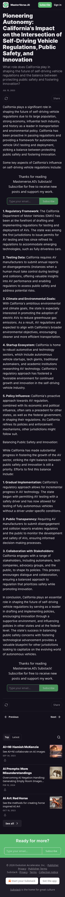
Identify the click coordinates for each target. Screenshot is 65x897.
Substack (15, 889)
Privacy (23, 872)
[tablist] (12, 737)
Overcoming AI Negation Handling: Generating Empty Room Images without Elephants (24, 779)
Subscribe (45, 4)
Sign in (58, 4)
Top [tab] (7, 737)
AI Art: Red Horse (15, 798)
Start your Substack (23, 881)
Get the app (50, 881)
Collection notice (48, 872)
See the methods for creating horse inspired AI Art (24, 804)
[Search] (58, 737)
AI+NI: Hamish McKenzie (21, 747)
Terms (33, 872)
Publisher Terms (37, 868)
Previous (13, 717)
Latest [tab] (15, 737)
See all (10, 823)
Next (53, 717)
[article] (32, 753)
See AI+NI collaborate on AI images (24, 751)
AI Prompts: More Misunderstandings (17, 771)
